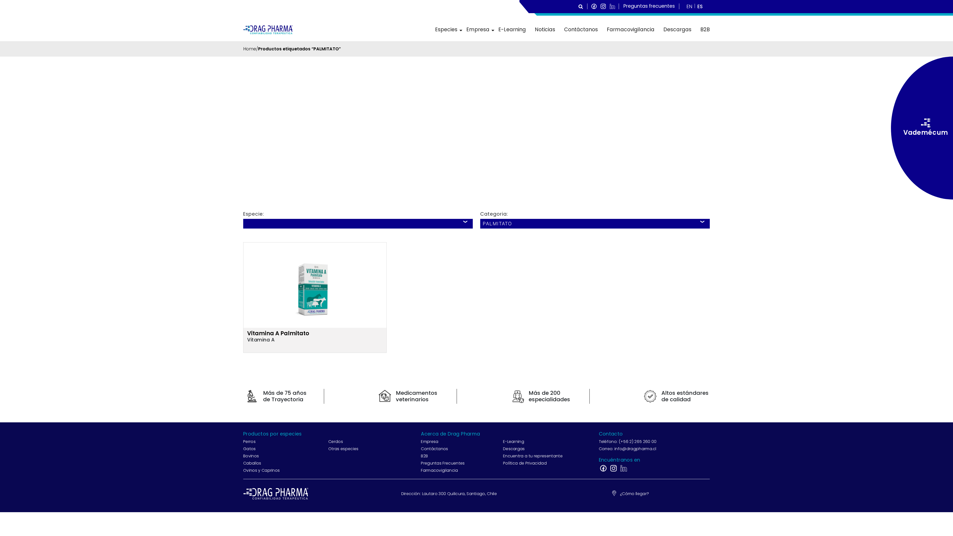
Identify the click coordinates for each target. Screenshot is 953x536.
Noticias (545, 29)
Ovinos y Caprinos (261, 470)
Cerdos (335, 441)
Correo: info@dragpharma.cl (627, 449)
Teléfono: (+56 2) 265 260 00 (628, 441)
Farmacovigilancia (630, 29)
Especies (446, 29)
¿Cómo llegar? (634, 494)
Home (249, 49)
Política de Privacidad (525, 463)
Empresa (477, 29)
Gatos (249, 449)
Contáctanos (581, 29)
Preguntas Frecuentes (443, 463)
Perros (249, 441)
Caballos (252, 463)
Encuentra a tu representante (533, 456)
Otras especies (343, 449)
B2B (705, 29)
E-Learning (512, 29)
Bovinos (251, 456)
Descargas (677, 29)
